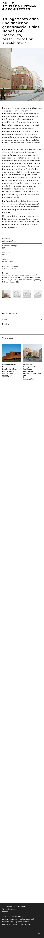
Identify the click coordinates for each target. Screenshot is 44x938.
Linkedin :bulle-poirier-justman (15, 922)
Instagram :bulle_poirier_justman (17, 924)
